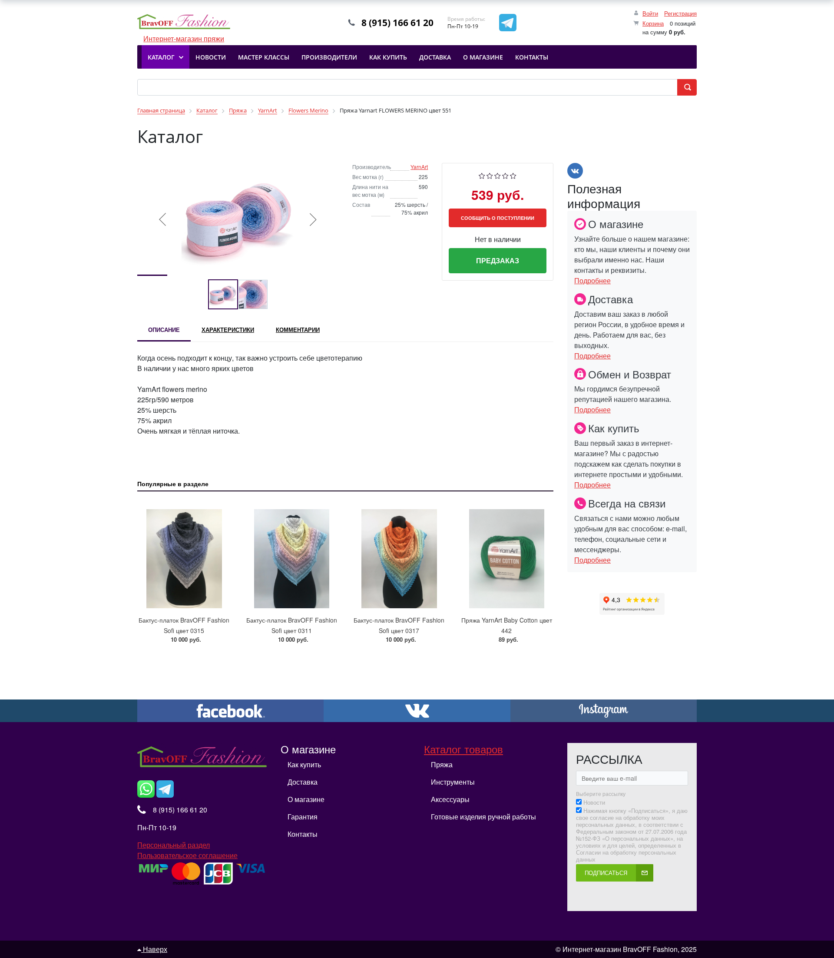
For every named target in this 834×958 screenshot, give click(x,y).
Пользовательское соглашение (187, 855)
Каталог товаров (463, 748)
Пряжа (442, 764)
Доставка (303, 782)
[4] (505, 175)
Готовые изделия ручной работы (483, 817)
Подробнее (592, 280)
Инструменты (453, 782)
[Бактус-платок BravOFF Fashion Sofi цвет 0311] (291, 554)
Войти (650, 13)
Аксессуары (450, 799)
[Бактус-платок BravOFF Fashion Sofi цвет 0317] (399, 554)
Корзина (653, 23)
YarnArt (419, 166)
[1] (482, 175)
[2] (489, 175)
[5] (513, 175)
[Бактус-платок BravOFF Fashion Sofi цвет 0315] (184, 554)
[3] (497, 175)
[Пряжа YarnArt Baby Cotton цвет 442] (506, 554)
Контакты (303, 834)
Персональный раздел (173, 845)
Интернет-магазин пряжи (183, 22)
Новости (594, 802)
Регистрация (680, 13)
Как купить (304, 764)
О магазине (306, 799)
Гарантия (303, 817)
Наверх (154, 949)
